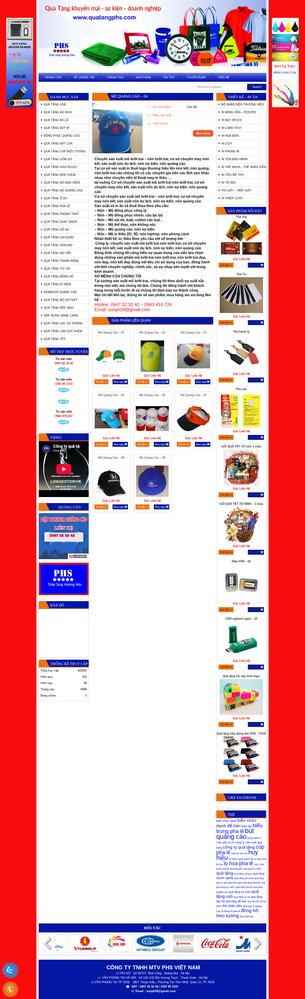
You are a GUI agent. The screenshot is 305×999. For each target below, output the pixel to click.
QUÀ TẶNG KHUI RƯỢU (60, 167)
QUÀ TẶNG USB (55, 104)
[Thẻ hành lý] (241, 353)
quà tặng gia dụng (244, 878)
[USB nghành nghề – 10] (241, 640)
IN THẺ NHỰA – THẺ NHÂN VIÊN (243, 167)
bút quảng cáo (235, 833)
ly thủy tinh (260, 859)
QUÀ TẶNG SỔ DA (56, 229)
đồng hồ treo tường (237, 913)
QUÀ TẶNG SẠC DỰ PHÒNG (63, 323)
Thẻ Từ (241, 274)
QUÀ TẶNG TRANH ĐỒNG (61, 260)
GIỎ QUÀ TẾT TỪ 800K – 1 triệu (241, 504)
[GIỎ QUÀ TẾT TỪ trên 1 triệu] (241, 468)
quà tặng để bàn (236, 901)
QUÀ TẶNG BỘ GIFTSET (60, 300)
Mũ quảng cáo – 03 (194, 332)
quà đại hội (253, 901)
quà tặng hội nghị (232, 882)
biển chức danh (226, 821)
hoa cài (243, 853)
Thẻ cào (241, 389)
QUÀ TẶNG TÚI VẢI (57, 268)
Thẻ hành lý (241, 331)
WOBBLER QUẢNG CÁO (60, 292)
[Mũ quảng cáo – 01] (111, 357)
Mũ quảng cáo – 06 (152, 395)
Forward (257, 943)
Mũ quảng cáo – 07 (194, 395)
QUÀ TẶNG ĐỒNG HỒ (58, 276)
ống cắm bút (246, 916)
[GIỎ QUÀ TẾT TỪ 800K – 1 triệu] (241, 525)
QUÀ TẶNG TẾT (54, 339)
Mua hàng (203, 133)
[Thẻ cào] (241, 410)
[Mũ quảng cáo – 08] (111, 482)
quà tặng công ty (243, 873)
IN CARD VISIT (231, 128)
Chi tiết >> (101, 381)
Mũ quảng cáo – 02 (152, 332)
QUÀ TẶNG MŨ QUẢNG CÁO (63, 190)
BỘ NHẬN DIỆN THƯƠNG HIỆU (242, 104)
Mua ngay (119, 381)
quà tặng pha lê (244, 887)
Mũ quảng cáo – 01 (111, 332)
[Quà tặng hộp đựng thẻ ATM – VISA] (241, 755)
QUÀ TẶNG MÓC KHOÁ (60, 174)
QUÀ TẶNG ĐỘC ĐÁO (58, 307)
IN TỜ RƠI (228, 182)
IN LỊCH (226, 143)
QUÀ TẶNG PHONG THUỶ (61, 214)
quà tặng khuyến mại (253, 882)
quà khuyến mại (238, 868)
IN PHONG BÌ (230, 151)
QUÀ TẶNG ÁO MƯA (58, 112)
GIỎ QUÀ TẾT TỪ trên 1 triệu (241, 446)
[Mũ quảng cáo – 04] (117, 152)
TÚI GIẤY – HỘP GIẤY (236, 190)
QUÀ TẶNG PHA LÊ (57, 206)
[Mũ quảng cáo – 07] (193, 419)
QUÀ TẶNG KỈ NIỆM (57, 284)
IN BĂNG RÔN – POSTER (238, 112)
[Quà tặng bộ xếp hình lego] (241, 697)
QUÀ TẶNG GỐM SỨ (58, 159)
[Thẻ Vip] (241, 238)
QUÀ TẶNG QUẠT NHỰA (60, 221)
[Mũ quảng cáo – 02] (152, 357)
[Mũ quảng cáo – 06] (152, 419)
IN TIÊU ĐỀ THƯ (232, 174)
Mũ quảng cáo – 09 (152, 457)
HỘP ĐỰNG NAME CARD (61, 315)
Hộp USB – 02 (241, 561)
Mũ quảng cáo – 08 (111, 457)
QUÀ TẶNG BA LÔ (56, 120)
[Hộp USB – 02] (241, 582)
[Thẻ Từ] (241, 295)
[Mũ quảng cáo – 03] (193, 357)
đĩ (222, 911)
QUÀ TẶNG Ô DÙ (55, 198)
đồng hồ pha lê (232, 911)
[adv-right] (285, 106)
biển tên (247, 826)
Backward (47, 943)
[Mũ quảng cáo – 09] (152, 482)
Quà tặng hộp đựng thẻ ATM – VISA (241, 733)
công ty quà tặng (239, 847)
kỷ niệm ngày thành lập (241, 859)
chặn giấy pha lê (225, 842)
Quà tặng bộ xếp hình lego (241, 676)
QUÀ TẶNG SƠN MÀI (58, 245)
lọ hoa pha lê (238, 863)
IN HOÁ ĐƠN (230, 135)
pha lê (226, 868)
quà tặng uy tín (242, 897)
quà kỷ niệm (254, 868)
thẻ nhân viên (232, 906)
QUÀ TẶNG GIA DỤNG (59, 237)
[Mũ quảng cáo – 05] (111, 419)
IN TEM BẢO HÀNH (234, 159)
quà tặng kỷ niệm (225, 887)
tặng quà (247, 906)
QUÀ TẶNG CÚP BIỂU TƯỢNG (65, 151)
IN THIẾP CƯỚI (231, 198)
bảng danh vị (254, 838)
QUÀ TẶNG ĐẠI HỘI (57, 253)
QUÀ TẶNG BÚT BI (56, 128)
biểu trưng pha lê (239, 828)
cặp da (235, 853)
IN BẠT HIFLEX (231, 120)
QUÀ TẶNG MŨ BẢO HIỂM (62, 182)
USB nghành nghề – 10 (241, 618)
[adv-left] (19, 106)
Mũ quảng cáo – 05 (111, 395)
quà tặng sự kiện (240, 892)
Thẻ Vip (241, 216)
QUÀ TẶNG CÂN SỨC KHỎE (63, 331)
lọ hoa (219, 864)
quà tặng (224, 873)
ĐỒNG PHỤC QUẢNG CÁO (62, 135)
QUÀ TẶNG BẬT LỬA (58, 143)
